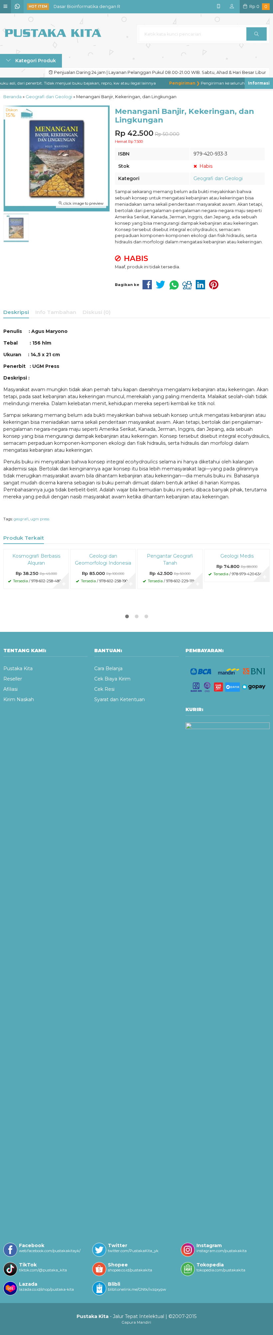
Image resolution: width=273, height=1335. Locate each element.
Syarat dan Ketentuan (119, 699)
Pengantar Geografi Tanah (170, 559)
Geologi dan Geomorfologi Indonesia (103, 559)
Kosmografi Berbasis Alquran (36, 559)
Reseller (12, 679)
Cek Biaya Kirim (112, 679)
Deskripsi (16, 312)
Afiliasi (10, 689)
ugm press (39, 519)
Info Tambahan (55, 312)
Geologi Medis (237, 556)
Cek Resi (104, 689)
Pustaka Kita (18, 668)
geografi (21, 519)
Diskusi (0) (97, 312)
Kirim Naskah (18, 699)
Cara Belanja (108, 668)
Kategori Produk (35, 61)
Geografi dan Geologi (218, 178)
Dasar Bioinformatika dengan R (87, 6)
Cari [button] (256, 34)
